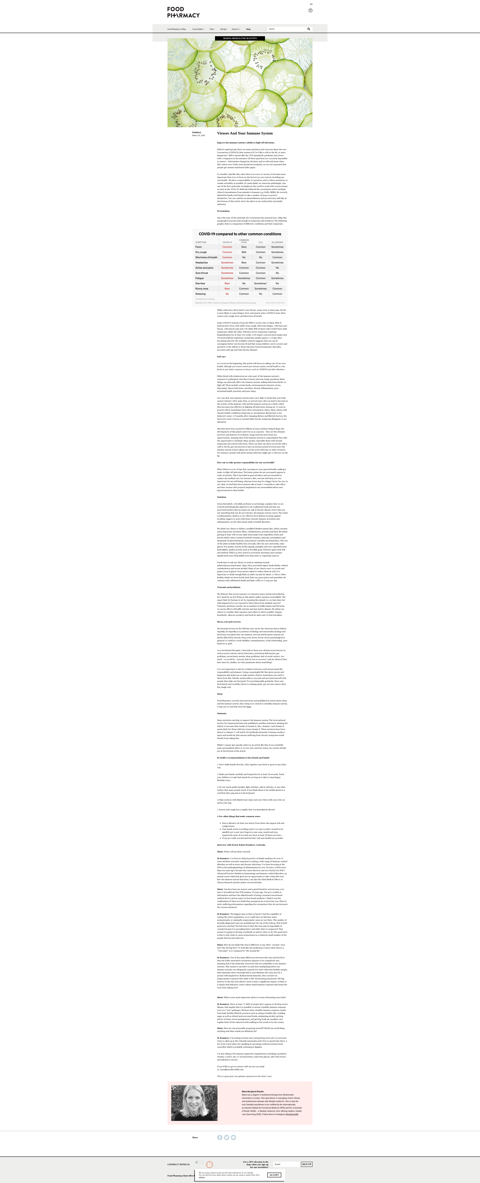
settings (202, 1177)
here (249, 706)
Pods (212, 29)
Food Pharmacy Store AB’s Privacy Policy (187, 1176)
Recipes (223, 29)
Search (308, 29)
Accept (274, 1175)
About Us (235, 29)
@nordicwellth (292, 1114)
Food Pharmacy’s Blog (177, 29)
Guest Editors (197, 29)
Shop (248, 29)
